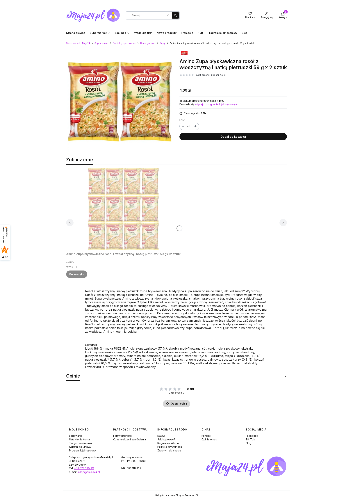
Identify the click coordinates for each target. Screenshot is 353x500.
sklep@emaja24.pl (89, 472)
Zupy (162, 43)
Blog (248, 443)
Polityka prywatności (169, 446)
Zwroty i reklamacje (169, 450)
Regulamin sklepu (168, 443)
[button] (175, 15)
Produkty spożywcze (124, 43)
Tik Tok (250, 439)
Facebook (252, 435)
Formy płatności (122, 435)
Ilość (182, 120)
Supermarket (101, 43)
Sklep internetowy (175, 495)
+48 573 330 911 (84, 468)
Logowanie (76, 435)
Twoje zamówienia (80, 443)
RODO (161, 435)
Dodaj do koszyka (233, 136)
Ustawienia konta (79, 439)
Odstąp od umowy (80, 446)
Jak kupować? (166, 439)
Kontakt (206, 435)
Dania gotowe (147, 43)
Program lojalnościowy (83, 450)
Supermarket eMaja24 (78, 43)
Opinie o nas (209, 439)
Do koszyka (76, 274)
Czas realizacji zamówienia (129, 439)
